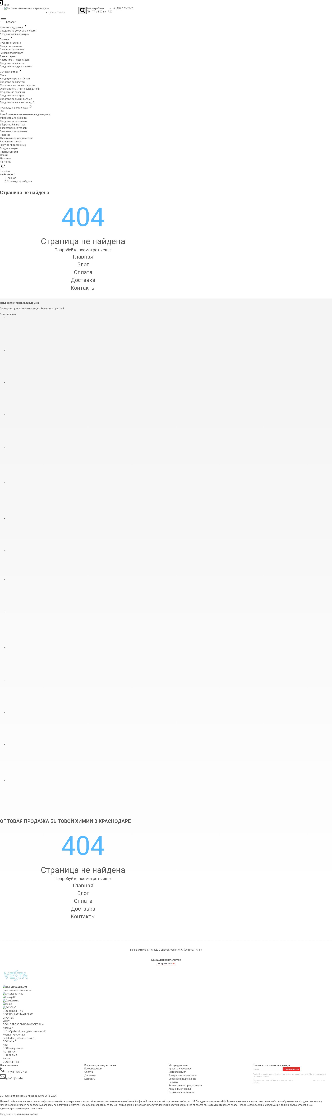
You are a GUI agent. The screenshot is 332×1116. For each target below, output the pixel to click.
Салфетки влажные (11, 46)
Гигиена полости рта (11, 53)
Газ (2, 111)
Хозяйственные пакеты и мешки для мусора (25, 114)
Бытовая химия (9, 71)
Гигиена (5, 39)
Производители (9, 151)
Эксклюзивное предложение (16, 138)
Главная (83, 256)
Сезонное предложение (13, 131)
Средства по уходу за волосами (18, 30)
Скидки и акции (9, 148)
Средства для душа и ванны (16, 66)
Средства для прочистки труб (17, 102)
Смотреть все (8, 314)
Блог (83, 264)
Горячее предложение (13, 144)
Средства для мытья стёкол (16, 99)
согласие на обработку (302, 1080)
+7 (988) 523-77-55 (122, 8)
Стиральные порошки (12, 92)
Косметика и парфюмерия (15, 59)
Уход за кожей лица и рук (14, 34)
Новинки (5, 134)
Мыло (3, 75)
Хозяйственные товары (13, 127)
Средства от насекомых (13, 121)
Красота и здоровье (12, 27)
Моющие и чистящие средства (17, 85)
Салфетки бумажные (12, 49)
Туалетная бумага (10, 42)
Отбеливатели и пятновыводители (20, 88)
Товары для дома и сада (14, 107)
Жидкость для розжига (13, 117)
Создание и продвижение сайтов (19, 1114)
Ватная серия (8, 56)
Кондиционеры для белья (15, 78)
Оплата (4, 155)
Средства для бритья (12, 63)
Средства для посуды (12, 82)
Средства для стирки (12, 95)
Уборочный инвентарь (13, 124)
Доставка (5, 158)
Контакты (5, 161)
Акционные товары (11, 141)
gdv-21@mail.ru (15, 1078)
